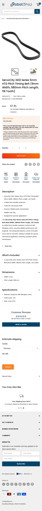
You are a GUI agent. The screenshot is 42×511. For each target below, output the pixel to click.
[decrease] (12, 148)
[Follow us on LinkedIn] (28, 484)
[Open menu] (3, 4)
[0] (38, 4)
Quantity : (5, 148)
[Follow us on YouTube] (20, 484)
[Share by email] (38, 164)
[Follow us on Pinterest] (15, 484)
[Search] (37, 11)
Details (6, 182)
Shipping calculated (25, 109)
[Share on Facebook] (26, 164)
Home (2, 18)
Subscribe (21, 464)
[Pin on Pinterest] (30, 164)
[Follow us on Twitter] (7, 484)
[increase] (25, 148)
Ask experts (26, 182)
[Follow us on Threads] (32, 484)
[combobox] (18, 11)
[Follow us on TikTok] (24, 484)
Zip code (5, 354)
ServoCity (6, 96)
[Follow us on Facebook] (3, 484)
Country (5, 344)
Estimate (8, 367)
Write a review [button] (21, 324)
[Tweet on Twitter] (34, 164)
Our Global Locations (8, 474)
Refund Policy (7, 376)
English (27, 474)
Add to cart (21, 156)
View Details (16, 182)
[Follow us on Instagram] (11, 484)
